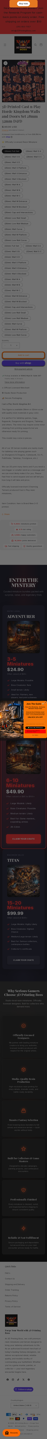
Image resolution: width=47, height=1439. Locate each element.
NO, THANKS (35, 735)
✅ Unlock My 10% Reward (35, 727)
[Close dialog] (45, 702)
